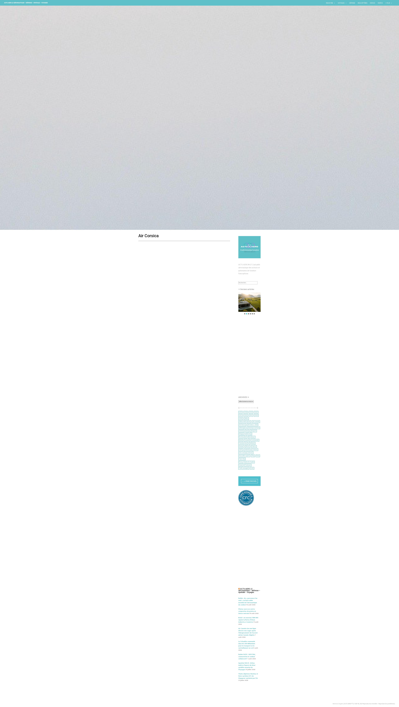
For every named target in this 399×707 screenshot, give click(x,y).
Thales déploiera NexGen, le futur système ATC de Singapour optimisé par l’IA (248, 676)
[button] (249, 302)
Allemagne (242, 428)
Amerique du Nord (253, 428)
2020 (256, 412)
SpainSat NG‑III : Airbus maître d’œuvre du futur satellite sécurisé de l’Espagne (246, 666)
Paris (257, 456)
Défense (352, 3)
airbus (246, 418)
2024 (256, 415)
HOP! (240, 449)
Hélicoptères (362, 3)
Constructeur (243, 443)
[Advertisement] (250, 356)
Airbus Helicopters (244, 421)
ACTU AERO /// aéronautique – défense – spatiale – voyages (26, 3)
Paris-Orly (242, 459)
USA (252, 468)
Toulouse (248, 465)
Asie (247, 431)
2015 (240, 412)
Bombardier (242, 437)
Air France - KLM (252, 425)
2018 (245, 412)
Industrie (329, 3)
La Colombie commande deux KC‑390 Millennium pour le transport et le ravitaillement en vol (246, 644)
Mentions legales (338, 704)
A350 (240, 418)
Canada (247, 440)
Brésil (240, 440)
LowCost (250, 453)
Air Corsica (146, 127)
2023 (250, 415)
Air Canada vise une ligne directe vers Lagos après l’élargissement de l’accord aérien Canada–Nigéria (247, 631)
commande (255, 440)
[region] (249, 303)
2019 (250, 412)
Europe (241, 446)
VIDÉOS (380, 3)
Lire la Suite (144, 132)
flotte (248, 446)
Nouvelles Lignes (244, 456)
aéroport (253, 431)
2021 (240, 415)
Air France (242, 425)
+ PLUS (387, 3)
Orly (253, 456)
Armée (241, 431)
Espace (372, 3)
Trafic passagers (244, 468)
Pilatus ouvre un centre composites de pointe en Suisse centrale (247, 611)
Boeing (249, 434)
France (254, 446)
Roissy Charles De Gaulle (246, 462)
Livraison (254, 449)
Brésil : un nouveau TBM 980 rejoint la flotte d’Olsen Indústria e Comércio (248, 620)
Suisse (241, 465)
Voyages (341, 3)
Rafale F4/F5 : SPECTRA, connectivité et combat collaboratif (246, 656)
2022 (245, 415)
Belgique (242, 434)
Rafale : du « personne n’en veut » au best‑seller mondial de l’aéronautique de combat (247, 601)
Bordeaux (252, 437)
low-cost (242, 453)
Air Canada (256, 421)
